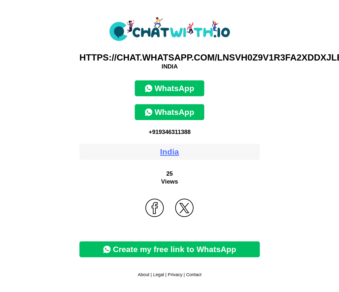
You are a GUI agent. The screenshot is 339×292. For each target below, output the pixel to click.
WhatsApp (174, 88)
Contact (194, 274)
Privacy (175, 274)
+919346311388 (170, 132)
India (169, 151)
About (143, 274)
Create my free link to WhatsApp (174, 249)
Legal (158, 274)
